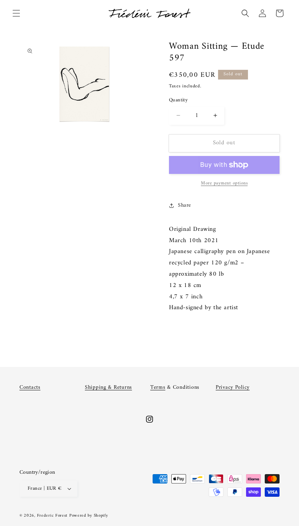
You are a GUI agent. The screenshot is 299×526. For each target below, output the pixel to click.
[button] (16, 13)
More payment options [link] (224, 183)
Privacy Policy (233, 387)
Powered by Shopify (88, 515)
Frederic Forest (52, 515)
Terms (157, 387)
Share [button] (184, 205)
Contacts (29, 387)
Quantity (178, 100)
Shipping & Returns (108, 387)
